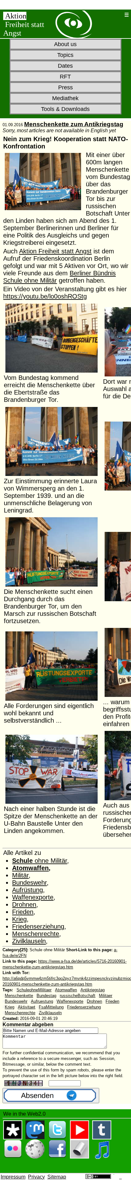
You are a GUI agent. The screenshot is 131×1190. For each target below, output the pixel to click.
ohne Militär (39, 860)
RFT (65, 76)
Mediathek (65, 98)
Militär (20, 875)
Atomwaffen (30, 867)
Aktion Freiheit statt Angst (55, 251)
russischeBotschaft (77, 995)
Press (65, 87)
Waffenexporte (32, 897)
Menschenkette (19, 995)
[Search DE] (117, 14)
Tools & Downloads (65, 109)
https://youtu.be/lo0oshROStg (45, 296)
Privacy (36, 1177)
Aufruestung (42, 1001)
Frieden (22, 911)
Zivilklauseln (29, 941)
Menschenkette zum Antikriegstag (73, 124)
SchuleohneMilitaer (34, 989)
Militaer (105, 995)
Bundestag (46, 995)
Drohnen (24, 904)
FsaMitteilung (51, 1007)
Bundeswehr (29, 882)
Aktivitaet (26, 1007)
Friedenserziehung (38, 926)
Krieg (19, 919)
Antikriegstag (92, 989)
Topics (65, 55)
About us (65, 44)
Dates (65, 66)
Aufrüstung (27, 889)
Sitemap (56, 1177)
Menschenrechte (35, 933)
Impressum (13, 1177)
